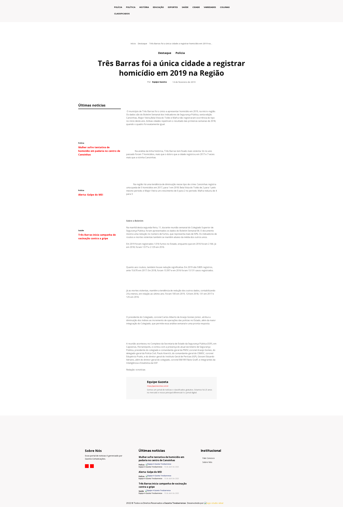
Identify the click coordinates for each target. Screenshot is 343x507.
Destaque (142, 43)
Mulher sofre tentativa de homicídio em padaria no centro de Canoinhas (99, 151)
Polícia (180, 53)
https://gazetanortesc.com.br (157, 386)
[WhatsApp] (177, 93)
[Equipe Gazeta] (136, 388)
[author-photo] (159, 464)
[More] (184, 93)
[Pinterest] (171, 93)
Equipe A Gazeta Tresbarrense (150, 467)
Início (133, 43)
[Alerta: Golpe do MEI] (99, 173)
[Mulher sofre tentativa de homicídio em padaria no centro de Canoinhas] (99, 126)
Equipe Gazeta (159, 81)
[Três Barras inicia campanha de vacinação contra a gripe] (99, 213)
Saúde (81, 230)
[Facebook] (159, 93)
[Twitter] (165, 93)
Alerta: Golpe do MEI (90, 194)
